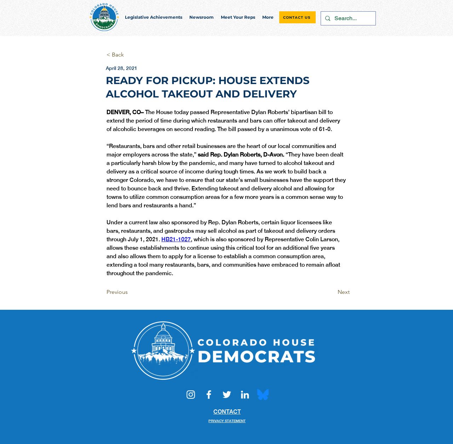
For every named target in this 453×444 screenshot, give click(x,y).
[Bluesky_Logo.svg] (263, 394)
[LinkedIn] (245, 394)
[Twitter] (227, 394)
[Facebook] (208, 394)
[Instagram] (190, 394)
